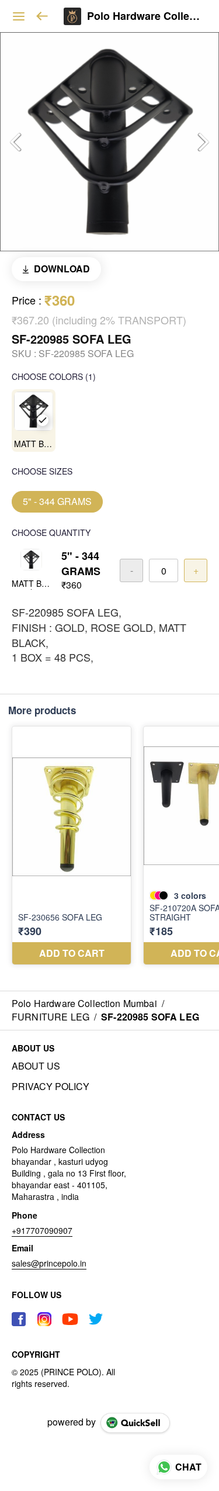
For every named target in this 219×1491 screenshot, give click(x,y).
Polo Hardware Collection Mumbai (144, 16)
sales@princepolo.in (49, 1263)
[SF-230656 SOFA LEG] (71, 845)
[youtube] (70, 1319)
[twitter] (95, 1319)
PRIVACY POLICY (50, 1086)
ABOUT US (36, 1066)
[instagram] (44, 1319)
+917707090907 (42, 1230)
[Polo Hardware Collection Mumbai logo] (72, 16)
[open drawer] (19, 16)
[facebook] (18, 1319)
